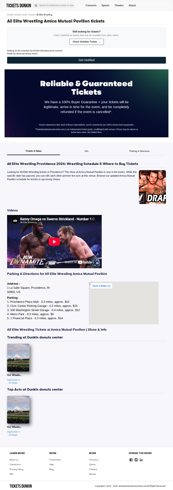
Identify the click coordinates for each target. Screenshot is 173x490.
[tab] (33, 151)
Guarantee (54, 459)
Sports (105, 5)
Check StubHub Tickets (87, 41)
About (132, 5)
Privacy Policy (16, 469)
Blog (51, 469)
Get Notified (87, 60)
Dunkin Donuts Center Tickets (20, 15)
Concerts (91, 5)
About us (14, 459)
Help (51, 464)
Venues (92, 474)
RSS (12, 474)
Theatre (119, 5)
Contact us (15, 464)
